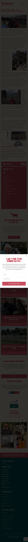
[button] (26, 255)
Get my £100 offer (14, 283)
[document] (14, 271)
